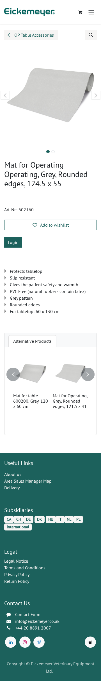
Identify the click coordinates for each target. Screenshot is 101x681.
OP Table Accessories (33, 35)
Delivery (12, 487)
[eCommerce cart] (80, 12)
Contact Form (27, 614)
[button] (91, 35)
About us (12, 474)
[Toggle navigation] (91, 12)
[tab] (32, 341)
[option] (50, 390)
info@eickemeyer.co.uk (37, 621)
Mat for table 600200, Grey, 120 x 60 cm (30, 401)
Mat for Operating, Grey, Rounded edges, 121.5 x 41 (70, 401)
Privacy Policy (16, 574)
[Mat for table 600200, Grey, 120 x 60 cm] (30, 373)
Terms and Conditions (24, 567)
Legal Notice (16, 561)
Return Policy (16, 581)
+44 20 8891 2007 (33, 628)
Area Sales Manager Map (28, 481)
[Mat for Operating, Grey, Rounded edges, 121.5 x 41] (70, 373)
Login (13, 242)
